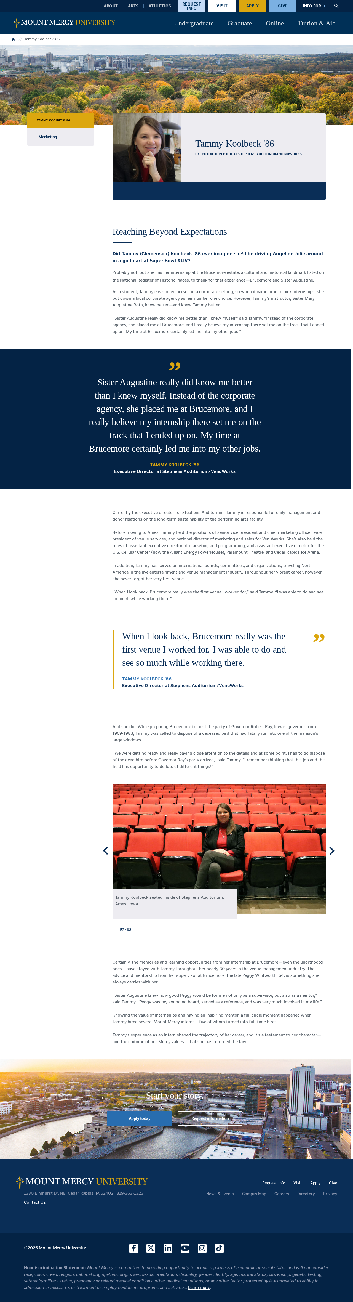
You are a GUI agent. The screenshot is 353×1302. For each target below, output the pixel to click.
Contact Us (35, 1202)
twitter (150, 1248)
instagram (202, 1248)
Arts (133, 6)
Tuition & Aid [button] (317, 23)
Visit (222, 5)
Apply (252, 5)
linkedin (168, 1248)
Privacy (330, 1193)
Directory (306, 1193)
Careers (281, 1193)
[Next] (332, 850)
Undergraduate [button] (194, 23)
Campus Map (254, 1193)
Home (14, 39)
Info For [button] (312, 6)
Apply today (140, 1118)
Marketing (47, 136)
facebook (133, 1248)
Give (283, 5)
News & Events (220, 1193)
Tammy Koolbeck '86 (53, 120)
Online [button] (275, 23)
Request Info (192, 6)
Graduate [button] (240, 23)
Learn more (199, 1287)
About (111, 6)
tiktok (219, 1248)
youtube (185, 1248)
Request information (210, 1118)
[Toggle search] (336, 6)
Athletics (160, 6)
